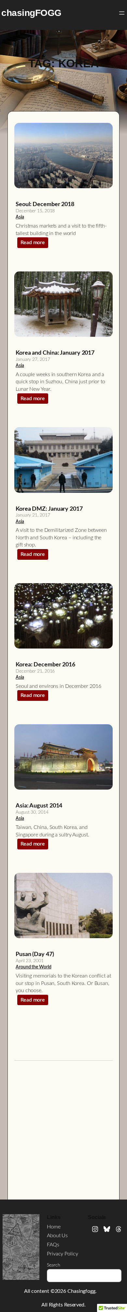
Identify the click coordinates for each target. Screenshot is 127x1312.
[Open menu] (122, 13)
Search (53, 1265)
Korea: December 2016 (45, 665)
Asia (20, 217)
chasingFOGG (31, 12)
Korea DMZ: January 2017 (49, 509)
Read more (35, 244)
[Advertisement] (63, 1130)
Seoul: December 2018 (45, 204)
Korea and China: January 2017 (55, 353)
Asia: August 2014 (39, 806)
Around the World (33, 967)
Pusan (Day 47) (35, 954)
